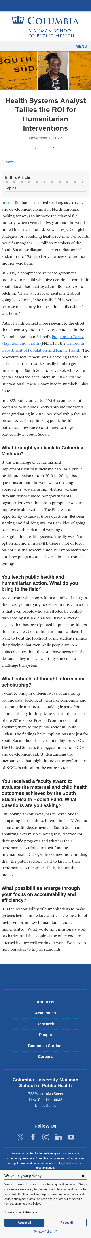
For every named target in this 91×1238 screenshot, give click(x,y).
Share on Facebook (35, 148)
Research (45, 1024)
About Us (45, 1002)
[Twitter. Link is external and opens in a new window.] (20, 1137)
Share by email (60, 148)
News (10, 162)
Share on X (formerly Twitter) (44, 148)
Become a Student (45, 1046)
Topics (10, 188)
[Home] (45, 26)
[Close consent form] (83, 1175)
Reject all (66, 1222)
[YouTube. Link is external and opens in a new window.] (71, 1137)
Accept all (24, 1222)
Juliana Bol (11, 202)
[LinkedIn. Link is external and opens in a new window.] (58, 1137)
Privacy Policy (43, 1231)
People (45, 1035)
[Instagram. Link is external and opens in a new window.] (45, 1137)
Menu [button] (81, 46)
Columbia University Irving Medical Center (45, 5)
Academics (45, 1013)
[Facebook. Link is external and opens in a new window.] (33, 1137)
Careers (45, 1056)
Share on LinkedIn (54, 148)
